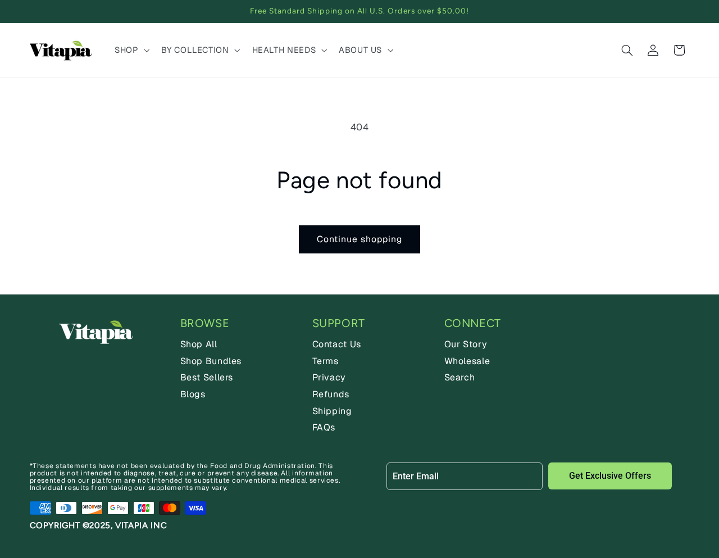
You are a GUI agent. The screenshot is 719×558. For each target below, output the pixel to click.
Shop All (198, 344)
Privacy (329, 377)
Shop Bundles (211, 361)
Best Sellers (207, 377)
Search (459, 377)
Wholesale (467, 361)
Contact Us (336, 344)
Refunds (330, 394)
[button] (130, 50)
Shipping (332, 411)
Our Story (466, 344)
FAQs (324, 427)
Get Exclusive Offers (610, 475)
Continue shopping (360, 239)
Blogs (193, 394)
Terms (325, 361)
